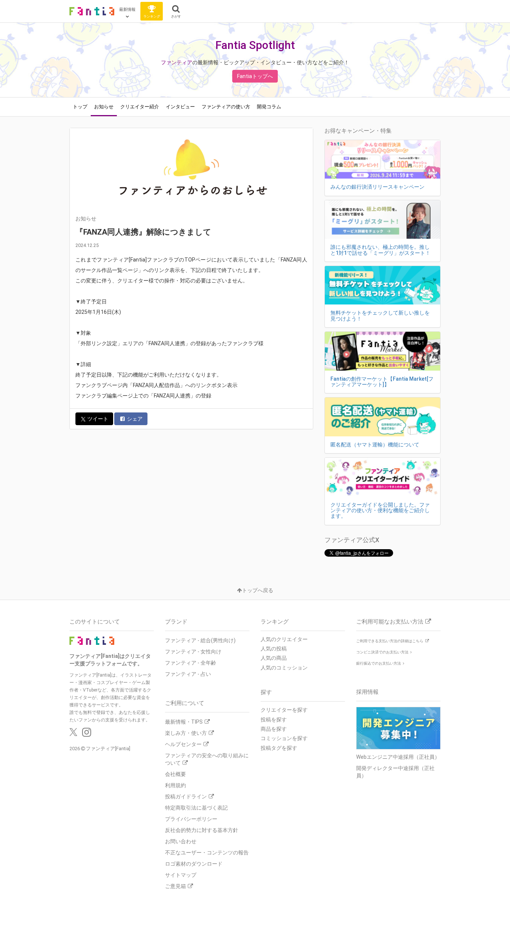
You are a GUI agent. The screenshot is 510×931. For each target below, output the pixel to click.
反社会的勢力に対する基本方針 (201, 830)
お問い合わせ (180, 841)
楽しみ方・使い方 (186, 733)
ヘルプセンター (183, 744)
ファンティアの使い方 (226, 106)
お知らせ (103, 106)
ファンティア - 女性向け (193, 652)
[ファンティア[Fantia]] (91, 11)
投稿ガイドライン (186, 796)
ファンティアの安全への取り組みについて (207, 759)
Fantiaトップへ (255, 76)
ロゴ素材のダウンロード (194, 864)
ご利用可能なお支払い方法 (389, 621)
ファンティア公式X (351, 540)
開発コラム (269, 106)
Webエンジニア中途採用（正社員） (398, 757)
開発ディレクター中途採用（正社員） (395, 772)
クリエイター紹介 (139, 106)
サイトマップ (180, 875)
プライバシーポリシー (191, 819)
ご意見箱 (175, 886)
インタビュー (180, 106)
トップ (80, 106)
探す (266, 692)
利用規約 (175, 785)
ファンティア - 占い (188, 674)
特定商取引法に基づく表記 (196, 808)
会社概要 (175, 774)
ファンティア (176, 62)
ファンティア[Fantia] (108, 748)
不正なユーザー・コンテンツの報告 (207, 853)
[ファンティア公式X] (73, 734)
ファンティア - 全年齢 (190, 663)
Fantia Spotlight (255, 45)
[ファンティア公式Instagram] (86, 734)
